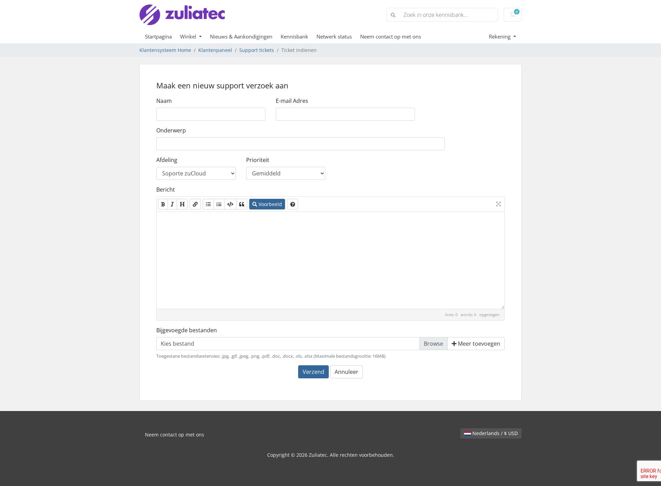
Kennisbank (294, 36)
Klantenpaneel (215, 50)
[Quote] (241, 204)
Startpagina (158, 36)
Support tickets (256, 50)
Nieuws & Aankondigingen (241, 36)
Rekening (500, 36)
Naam (164, 101)
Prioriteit (257, 160)
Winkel (189, 36)
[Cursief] (172, 204)
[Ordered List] (218, 204)
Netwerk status (334, 36)
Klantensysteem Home (165, 50)
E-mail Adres (292, 101)
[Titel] (182, 204)
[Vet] (163, 204)
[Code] (230, 204)
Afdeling (166, 160)
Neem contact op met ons (390, 36)
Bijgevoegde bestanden (186, 330)
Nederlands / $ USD (494, 433)
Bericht (165, 189)
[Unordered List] (208, 204)
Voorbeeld (269, 204)
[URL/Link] (195, 204)
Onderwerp (171, 130)
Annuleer (346, 372)
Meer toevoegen (478, 343)
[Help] (292, 204)
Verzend (313, 372)
